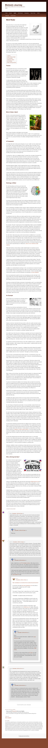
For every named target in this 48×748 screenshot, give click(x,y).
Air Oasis (31, 652)
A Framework (10, 58)
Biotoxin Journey (13, 4)
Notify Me (7, 15)
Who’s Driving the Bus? (11, 62)
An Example (9, 61)
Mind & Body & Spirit (11, 57)
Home (6, 13)
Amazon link (14, 711)
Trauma (8, 55)
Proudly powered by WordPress (24, 736)
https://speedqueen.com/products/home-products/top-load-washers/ (25, 582)
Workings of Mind (10, 59)
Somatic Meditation (35, 272)
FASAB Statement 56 (35, 481)
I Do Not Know (13, 15)
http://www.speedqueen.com (26, 585)
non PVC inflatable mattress (24, 563)
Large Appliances (15, 574)
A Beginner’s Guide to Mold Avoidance (21, 429)
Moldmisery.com (27, 607)
